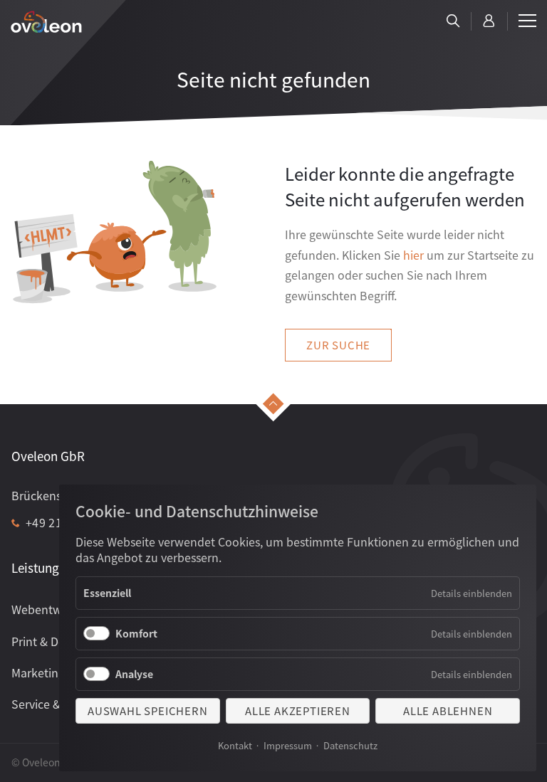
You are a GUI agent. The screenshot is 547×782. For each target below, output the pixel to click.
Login (489, 21)
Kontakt (235, 745)
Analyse (134, 674)
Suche (453, 21)
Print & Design (48, 641)
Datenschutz (350, 745)
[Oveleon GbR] (46, 21)
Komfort (136, 633)
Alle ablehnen (447, 710)
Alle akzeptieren (297, 710)
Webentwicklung (56, 609)
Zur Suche (338, 344)
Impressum (288, 745)
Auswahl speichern (148, 710)
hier (413, 254)
